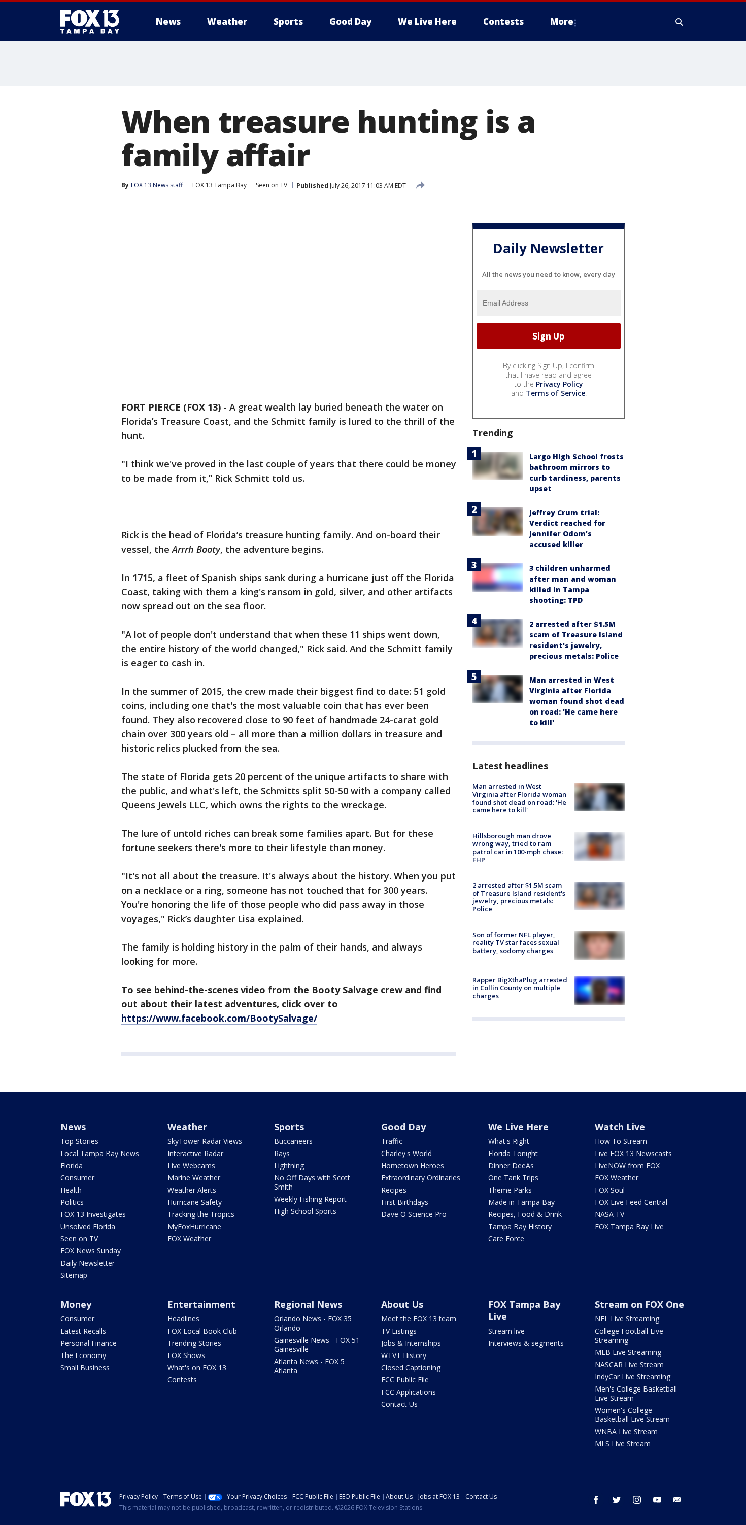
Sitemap (73, 1275)
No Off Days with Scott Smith (312, 1182)
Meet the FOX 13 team (418, 1319)
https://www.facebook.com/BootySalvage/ (219, 1018)
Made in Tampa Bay (521, 1202)
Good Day (403, 1127)
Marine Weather (193, 1177)
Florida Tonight (513, 1153)
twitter (616, 1500)
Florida (71, 1165)
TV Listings (399, 1331)
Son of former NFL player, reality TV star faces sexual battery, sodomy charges (515, 942)
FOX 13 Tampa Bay (219, 185)
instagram (637, 1500)
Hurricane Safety (194, 1202)
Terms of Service (555, 393)
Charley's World (406, 1153)
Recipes (393, 1190)
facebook (596, 1500)
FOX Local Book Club (202, 1331)
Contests (182, 1379)
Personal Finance (88, 1343)
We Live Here (518, 1127)
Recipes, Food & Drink (525, 1214)
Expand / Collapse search (679, 21)
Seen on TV (271, 185)
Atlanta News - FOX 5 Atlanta (309, 1366)
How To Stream (621, 1141)
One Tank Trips (513, 1177)
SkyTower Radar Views (204, 1141)
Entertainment (201, 1304)
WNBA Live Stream (626, 1431)
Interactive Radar (195, 1153)
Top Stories (79, 1141)
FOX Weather (189, 1238)
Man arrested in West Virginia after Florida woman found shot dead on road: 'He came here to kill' (576, 701)
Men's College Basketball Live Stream (636, 1393)
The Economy (83, 1355)
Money (75, 1304)
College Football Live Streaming (629, 1335)
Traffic (391, 1141)
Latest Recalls (83, 1331)
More (561, 21)
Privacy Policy (559, 384)
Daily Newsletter (87, 1263)
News (73, 1127)
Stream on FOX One (639, 1304)
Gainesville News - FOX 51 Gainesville (317, 1344)
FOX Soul (610, 1190)
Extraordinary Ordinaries (420, 1177)
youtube (657, 1500)
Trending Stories (194, 1343)
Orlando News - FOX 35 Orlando (313, 1323)
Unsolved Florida (87, 1226)
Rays (282, 1153)
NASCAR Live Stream (629, 1364)
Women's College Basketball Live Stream (632, 1414)
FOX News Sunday (90, 1251)
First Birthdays (404, 1202)
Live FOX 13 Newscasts (633, 1153)
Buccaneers (293, 1141)
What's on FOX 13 (196, 1367)
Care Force (506, 1238)
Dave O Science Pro (414, 1214)
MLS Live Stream (623, 1443)
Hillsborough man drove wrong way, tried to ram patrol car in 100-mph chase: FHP (517, 847)
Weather (187, 1127)
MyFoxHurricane (194, 1226)
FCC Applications (408, 1392)
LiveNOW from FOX (627, 1165)
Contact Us (399, 1404)
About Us (402, 1304)
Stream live (506, 1331)
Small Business (85, 1367)
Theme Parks (510, 1190)
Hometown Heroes (412, 1165)
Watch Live (620, 1127)
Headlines (183, 1319)
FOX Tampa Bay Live (629, 1226)
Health (71, 1190)
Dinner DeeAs (511, 1165)
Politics (72, 1202)
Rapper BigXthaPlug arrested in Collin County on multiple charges (519, 987)
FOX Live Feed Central (631, 1202)
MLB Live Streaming (628, 1352)
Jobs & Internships (411, 1343)
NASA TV (609, 1214)
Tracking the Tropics (200, 1214)
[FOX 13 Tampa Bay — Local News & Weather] (93, 22)
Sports (289, 1127)
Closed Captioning (410, 1367)
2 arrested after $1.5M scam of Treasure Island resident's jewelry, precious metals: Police (518, 897)
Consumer (77, 1177)
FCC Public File (405, 1379)
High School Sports (305, 1211)
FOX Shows (186, 1355)
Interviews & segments (526, 1343)
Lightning (289, 1165)
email (677, 1500)
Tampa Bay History (520, 1226)
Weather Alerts (191, 1190)
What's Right (508, 1141)
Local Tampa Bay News (99, 1153)
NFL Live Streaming (627, 1319)
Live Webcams (191, 1165)
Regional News (308, 1304)
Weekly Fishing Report (310, 1199)
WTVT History (403, 1355)
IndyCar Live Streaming (632, 1376)
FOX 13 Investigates (93, 1214)
